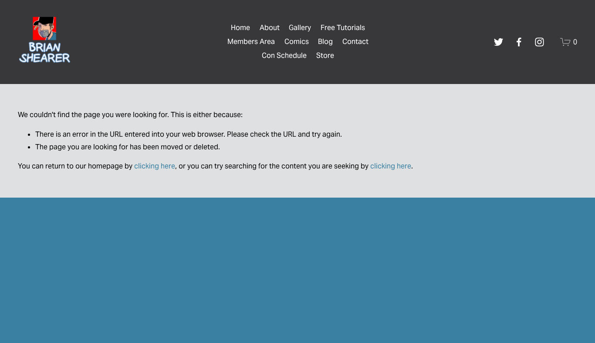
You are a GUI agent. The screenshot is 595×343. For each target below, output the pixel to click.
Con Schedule (284, 55)
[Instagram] (539, 42)
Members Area (251, 41)
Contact (355, 41)
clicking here (154, 166)
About (270, 27)
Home (240, 27)
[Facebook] (519, 42)
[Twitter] (498, 42)
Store (325, 55)
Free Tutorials (343, 27)
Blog (325, 41)
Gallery (300, 27)
